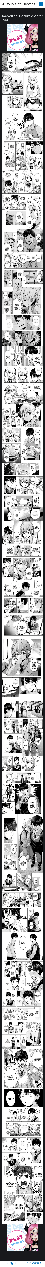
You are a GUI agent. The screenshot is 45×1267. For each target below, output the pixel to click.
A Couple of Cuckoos (18, 4)
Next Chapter (34, 1263)
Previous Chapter (12, 1264)
